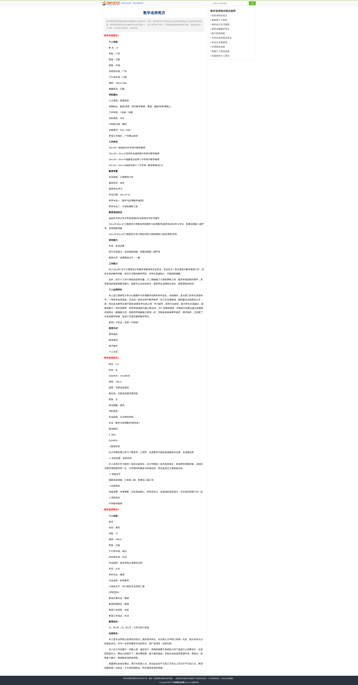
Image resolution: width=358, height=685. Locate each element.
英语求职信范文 (219, 15)
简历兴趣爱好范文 (220, 29)
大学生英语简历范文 (222, 38)
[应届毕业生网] (111, 3)
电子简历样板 (218, 33)
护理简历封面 (218, 47)
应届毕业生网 (126, 3)
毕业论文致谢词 (219, 42)
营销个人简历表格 (220, 51)
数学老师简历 (138, 3)
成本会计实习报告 (220, 24)
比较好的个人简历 (220, 56)
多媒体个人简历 (219, 20)
